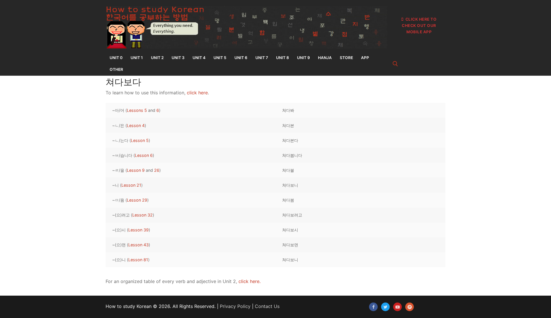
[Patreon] (409, 307)
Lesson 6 (144, 155)
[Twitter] (385, 307)
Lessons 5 (137, 110)
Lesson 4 (136, 125)
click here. (249, 281)
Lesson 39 (138, 229)
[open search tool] (395, 64)
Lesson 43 (138, 244)
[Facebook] (373, 307)
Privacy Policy (235, 306)
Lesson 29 (137, 200)
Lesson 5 (140, 140)
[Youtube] (397, 307)
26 (156, 170)
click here (197, 92)
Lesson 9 (136, 170)
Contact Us (267, 306)
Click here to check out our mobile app (419, 25)
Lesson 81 (138, 259)
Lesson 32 (142, 214)
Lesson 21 (131, 185)
